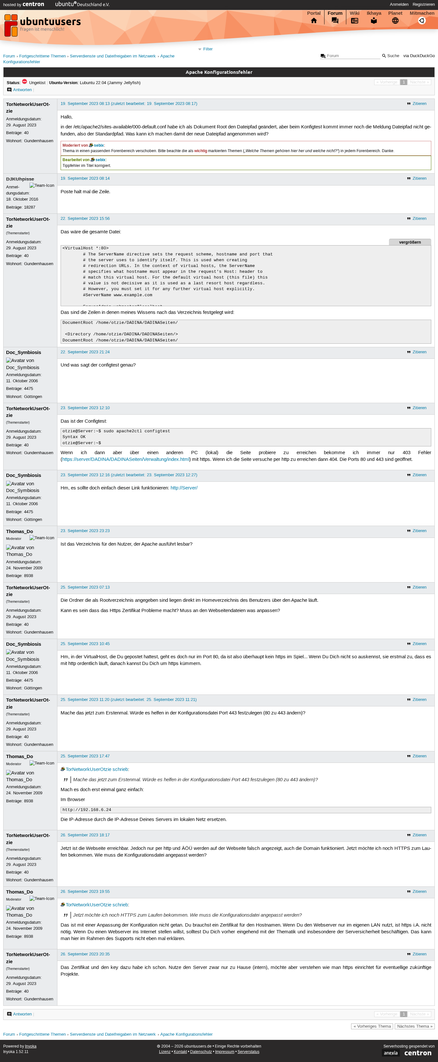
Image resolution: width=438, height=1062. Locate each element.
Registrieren (424, 4)
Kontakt (180, 1051)
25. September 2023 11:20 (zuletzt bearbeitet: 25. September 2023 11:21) (129, 699)
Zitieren (419, 103)
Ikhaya (374, 13)
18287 (29, 207)
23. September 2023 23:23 (85, 530)
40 (26, 132)
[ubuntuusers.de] (43, 27)
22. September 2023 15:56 (85, 218)
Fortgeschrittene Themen (42, 56)
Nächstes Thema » (415, 1026)
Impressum (224, 1051)
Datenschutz (201, 1051)
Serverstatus (248, 1051)
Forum (335, 13)
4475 (28, 388)
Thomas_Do (19, 531)
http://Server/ (184, 488)
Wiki (354, 13)
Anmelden (399, 4)
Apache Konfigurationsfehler (186, 1034)
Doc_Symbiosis (23, 352)
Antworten (22, 89)
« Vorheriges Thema (372, 1026)
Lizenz (165, 1051)
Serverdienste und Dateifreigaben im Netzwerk (113, 56)
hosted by (13, 4)
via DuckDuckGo (419, 56)
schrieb (120, 770)
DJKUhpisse (20, 179)
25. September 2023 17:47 (85, 756)
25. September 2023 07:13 (85, 587)
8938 (28, 575)
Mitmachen (422, 13)
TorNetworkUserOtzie (88, 770)
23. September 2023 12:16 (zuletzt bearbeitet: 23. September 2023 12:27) (129, 475)
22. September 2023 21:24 (85, 352)
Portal (314, 13)
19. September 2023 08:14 (85, 178)
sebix (99, 145)
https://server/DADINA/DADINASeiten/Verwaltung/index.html (125, 459)
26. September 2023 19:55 (85, 891)
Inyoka (31, 1046)
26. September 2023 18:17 (85, 835)
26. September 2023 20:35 (85, 954)
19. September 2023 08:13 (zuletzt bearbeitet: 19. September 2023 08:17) (129, 103)
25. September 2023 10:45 (85, 643)
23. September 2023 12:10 (85, 407)
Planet (395, 13)
